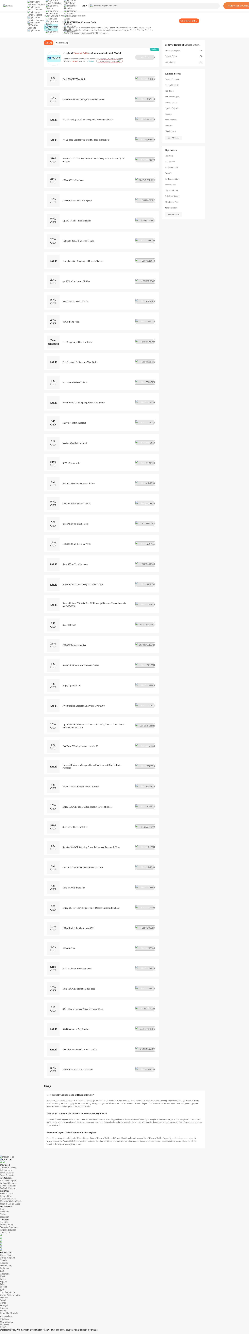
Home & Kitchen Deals (10, 1201)
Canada (3, 1260)
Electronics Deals (8, 1198)
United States (6, 1252)
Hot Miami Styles (172, 97)
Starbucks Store (171, 167)
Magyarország (6, 1322)
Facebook (4, 1211)
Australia (4, 1263)
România (4, 1308)
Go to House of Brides (189, 21)
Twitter (3, 1214)
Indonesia (4, 1324)
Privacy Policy (6, 1224)
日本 (2, 1271)
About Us (4, 1222)
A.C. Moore (170, 162)
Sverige (3, 1310)
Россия (3, 1286)
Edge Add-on (6, 1170)
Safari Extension (7, 1175)
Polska (3, 1279)
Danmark (4, 1297)
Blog (2, 1209)
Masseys (168, 114)
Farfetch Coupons (8, 1188)
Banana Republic (172, 85)
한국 (2, 1289)
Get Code (148, 57)
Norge (3, 1303)
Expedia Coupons (8, 1185)
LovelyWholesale (172, 108)
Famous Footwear (172, 79)
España (3, 1281)
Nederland (5, 1273)
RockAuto (169, 156)
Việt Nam (4, 1319)
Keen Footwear (171, 120)
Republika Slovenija (9, 1313)
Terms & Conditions (9, 1227)
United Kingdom (7, 1257)
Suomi (3, 1300)
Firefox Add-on (7, 1172)
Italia (2, 1284)
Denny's (168, 173)
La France (4, 1268)
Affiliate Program (8, 1230)
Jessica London (171, 102)
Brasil (2, 1276)
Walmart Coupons (8, 1183)
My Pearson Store (172, 179)
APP (84, 5)
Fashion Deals (6, 1193)
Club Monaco (170, 131)
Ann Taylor (169, 91)
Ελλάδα (3, 1327)
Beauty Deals (6, 1196)
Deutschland (5, 1265)
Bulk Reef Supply (172, 196)
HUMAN (168, 125)
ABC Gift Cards (171, 190)
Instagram (4, 1217)
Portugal (4, 1305)
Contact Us (5, 1232)
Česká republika (7, 1292)
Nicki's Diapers (171, 208)
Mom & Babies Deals (10, 1204)
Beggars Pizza (170, 185)
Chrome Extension (8, 1167)
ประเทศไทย (6, 1316)
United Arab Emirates (10, 1295)
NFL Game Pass (171, 202)
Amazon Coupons (8, 1180)
